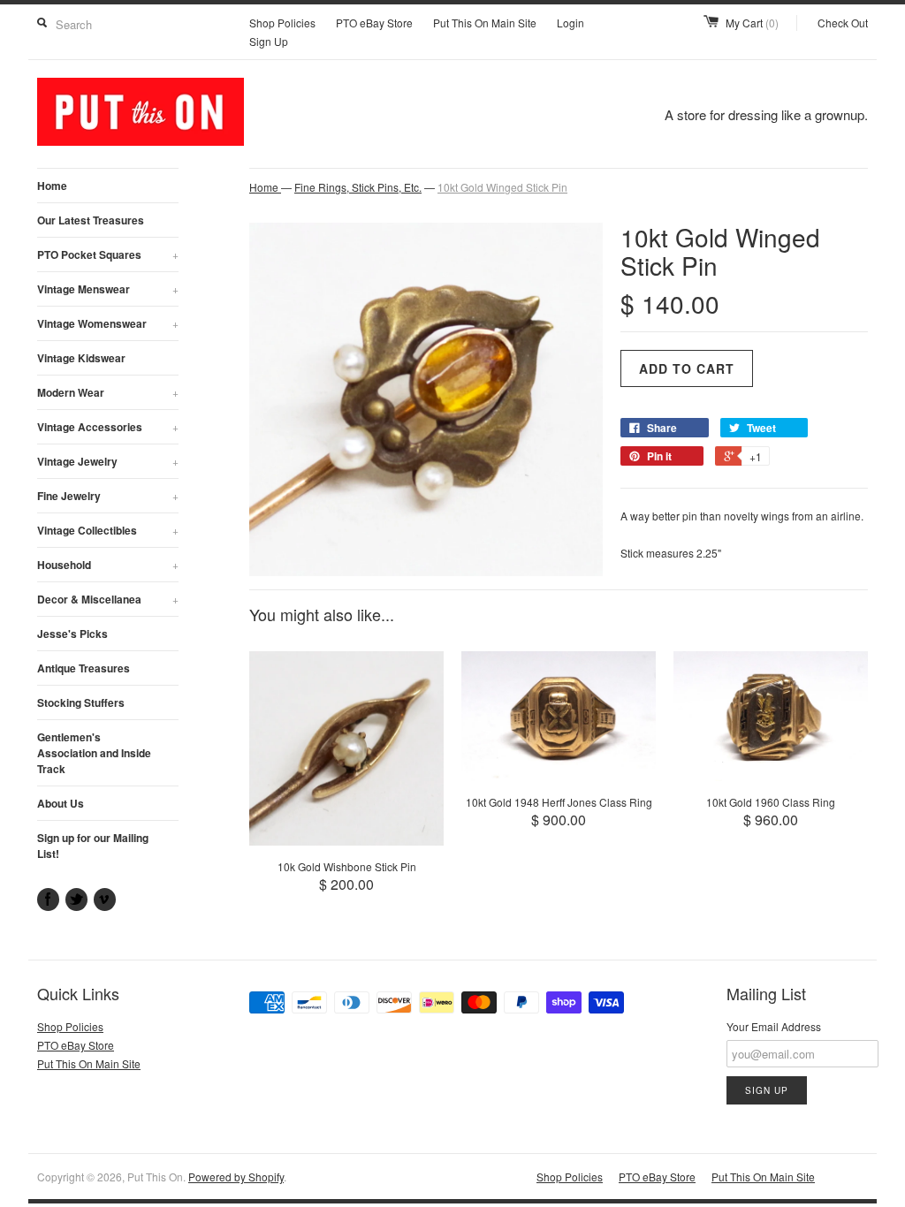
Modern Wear (108, 392)
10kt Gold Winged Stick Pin (502, 186)
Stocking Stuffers (81, 702)
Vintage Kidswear (81, 358)
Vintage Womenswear (108, 323)
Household (108, 565)
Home (52, 186)
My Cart (752, 22)
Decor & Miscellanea (108, 599)
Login (570, 22)
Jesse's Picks (72, 633)
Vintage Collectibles (108, 530)
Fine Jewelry (108, 496)
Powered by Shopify (236, 1176)
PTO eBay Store (374, 22)
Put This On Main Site (484, 22)
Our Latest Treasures (90, 220)
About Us (60, 803)
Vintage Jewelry (108, 461)
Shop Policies (282, 22)
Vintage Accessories (108, 427)
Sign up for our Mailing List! (92, 846)
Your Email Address (773, 1026)
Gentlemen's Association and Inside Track (94, 753)
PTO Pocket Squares (108, 254)
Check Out (843, 22)
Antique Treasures (83, 668)
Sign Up (268, 41)
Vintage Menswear (108, 289)
